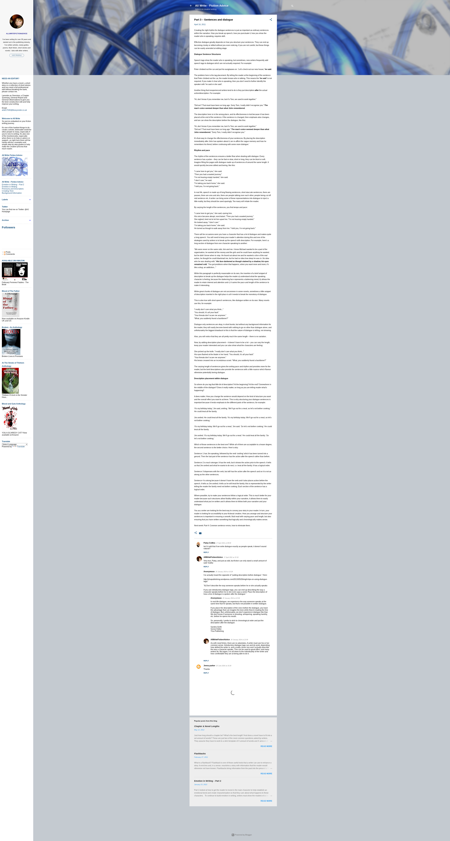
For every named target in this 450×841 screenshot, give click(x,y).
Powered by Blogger (243, 835)
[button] (270, 20)
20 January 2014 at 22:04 (231, 598)
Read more (266, 746)
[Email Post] (200, 534)
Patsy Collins (209, 543)
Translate (21, 447)
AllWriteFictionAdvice (213, 557)
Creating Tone (8, 191)
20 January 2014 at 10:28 (224, 572)
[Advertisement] (286, 50)
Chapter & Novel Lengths (206, 726)
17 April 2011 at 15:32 (231, 557)
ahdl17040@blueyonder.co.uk (14, 110)
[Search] (292, 6)
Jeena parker (209, 666)
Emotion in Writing (9, 187)
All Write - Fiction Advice (211, 5)
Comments (10, 254)
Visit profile (17, 55)
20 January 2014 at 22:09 (239, 640)
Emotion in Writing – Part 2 (207, 781)
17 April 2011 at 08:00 (223, 543)
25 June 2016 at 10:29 (223, 666)
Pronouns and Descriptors (13, 189)
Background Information (12, 193)
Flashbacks (200, 753)
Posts (7, 252)
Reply (206, 552)
